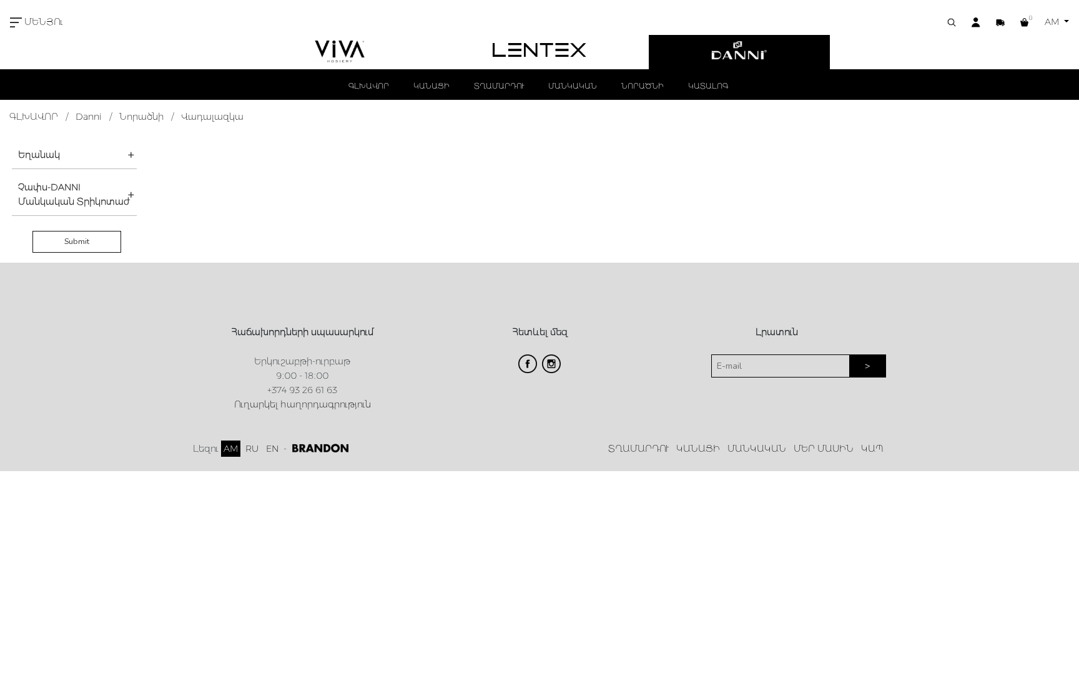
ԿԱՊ (872, 448)
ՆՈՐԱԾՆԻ (642, 85)
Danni (89, 116)
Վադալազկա (212, 116)
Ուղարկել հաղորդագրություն (302, 404)
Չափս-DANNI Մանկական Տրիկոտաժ (73, 194)
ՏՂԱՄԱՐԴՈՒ (499, 85)
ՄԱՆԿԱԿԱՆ (572, 85)
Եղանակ (39, 154)
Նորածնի (141, 116)
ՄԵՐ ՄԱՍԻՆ (824, 448)
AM (1053, 21)
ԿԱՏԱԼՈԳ (708, 85)
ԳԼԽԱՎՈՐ (368, 85)
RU (252, 448)
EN (272, 448)
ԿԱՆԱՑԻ (431, 85)
